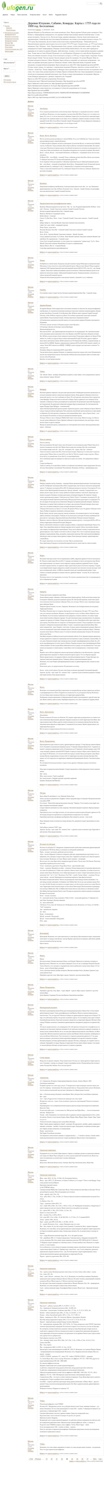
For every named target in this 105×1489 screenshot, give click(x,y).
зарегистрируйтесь (53, 127)
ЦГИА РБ (9, 28)
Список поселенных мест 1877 (13, 49)
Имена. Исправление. (47, 987)
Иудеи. (42, 555)
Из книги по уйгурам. (47, 844)
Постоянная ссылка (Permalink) (31, 114)
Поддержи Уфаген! (61, 15)
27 (87, 1459)
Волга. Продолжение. (47, 741)
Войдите (42, 127)
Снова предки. (45, 1057)
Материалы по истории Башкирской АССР (12, 33)
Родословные (9, 47)
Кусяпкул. (43, 183)
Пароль (6, 68)
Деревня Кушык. (46, 305)
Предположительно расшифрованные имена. (55, 203)
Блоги (44, 15)
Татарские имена (35, 15)
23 (67, 1459)
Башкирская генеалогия (11, 39)
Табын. (42, 371)
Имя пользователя (9, 62)
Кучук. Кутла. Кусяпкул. (48, 135)
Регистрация (7, 80)
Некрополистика (10, 45)
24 (72, 1459)
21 (57, 1459)
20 (51, 1459)
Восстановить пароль (10, 82)
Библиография (9, 51)
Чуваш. (42, 260)
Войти (51, 15)
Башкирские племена (11, 41)
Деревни (5, 15)
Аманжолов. (44, 1078)
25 (77, 1459)
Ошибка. (43, 290)
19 (46, 1459)
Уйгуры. (43, 793)
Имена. (42, 956)
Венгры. (43, 480)
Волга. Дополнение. (47, 712)
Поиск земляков (22, 15)
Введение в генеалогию (11, 36)
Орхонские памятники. (48, 1150)
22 (62, 1459)
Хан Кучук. (44, 108)
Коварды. (43, 389)
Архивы (7, 26)
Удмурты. (43, 592)
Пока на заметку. (46, 439)
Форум (13, 15)
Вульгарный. (44, 933)
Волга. (42, 687)
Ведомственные (11, 30)
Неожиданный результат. (48, 1007)
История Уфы (9, 43)
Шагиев (38, 30)
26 (82, 1459)
